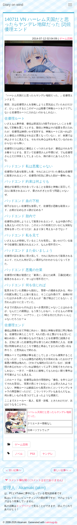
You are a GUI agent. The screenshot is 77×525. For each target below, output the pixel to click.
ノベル (19, 453)
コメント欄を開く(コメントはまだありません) (35, 480)
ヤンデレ (47, 453)
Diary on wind (13, 5)
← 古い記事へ (13, 470)
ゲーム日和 (66, 38)
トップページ (23, 506)
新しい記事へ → (62, 470)
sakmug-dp (51, 522)
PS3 (32, 453)
